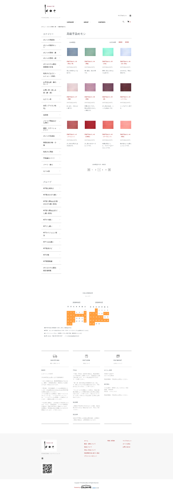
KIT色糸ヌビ (47, 248)
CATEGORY (70, 22)
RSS (108, 441)
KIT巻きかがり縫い (50, 194)
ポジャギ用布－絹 (49, 58)
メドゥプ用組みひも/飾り (49, 122)
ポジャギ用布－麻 (51, 26)
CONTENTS (101, 22)
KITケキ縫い (47, 219)
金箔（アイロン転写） (49, 106)
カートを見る (126, 444)
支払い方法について (90, 450)
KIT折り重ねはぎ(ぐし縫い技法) (50, 211)
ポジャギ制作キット (49, 46)
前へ (88, 169)
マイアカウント (122, 15)
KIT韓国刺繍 (47, 261)
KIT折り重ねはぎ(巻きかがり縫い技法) (50, 202)
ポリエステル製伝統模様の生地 (49, 65)
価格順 (120, 42)
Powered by (77, 487)
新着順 (127, 42)
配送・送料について (90, 444)
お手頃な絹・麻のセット (49, 83)
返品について (88, 447)
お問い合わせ (126, 447)
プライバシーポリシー (90, 456)
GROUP (86, 22)
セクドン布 (47, 99)
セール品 (46, 171)
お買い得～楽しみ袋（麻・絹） (49, 91)
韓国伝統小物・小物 (49, 143)
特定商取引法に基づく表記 (91, 453)
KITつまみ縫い (48, 242)
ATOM (113, 441)
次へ (109, 169)
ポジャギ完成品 (49, 136)
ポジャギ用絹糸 (49, 39)
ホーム (43, 26)
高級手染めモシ (62, 26)
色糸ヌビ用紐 (48, 151)
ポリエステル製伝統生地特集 (49, 269)
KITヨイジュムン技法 (50, 233)
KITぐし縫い (47, 226)
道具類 (45, 115)
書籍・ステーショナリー (49, 129)
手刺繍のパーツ (49, 158)
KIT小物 (46, 254)
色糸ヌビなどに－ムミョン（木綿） (49, 74)
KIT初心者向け (48, 188)
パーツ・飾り (48, 164)
